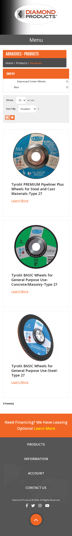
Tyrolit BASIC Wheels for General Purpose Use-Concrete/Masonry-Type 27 (34, 280)
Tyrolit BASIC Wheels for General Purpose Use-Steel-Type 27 (34, 370)
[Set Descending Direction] (38, 109)
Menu (36, 39)
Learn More (19, 201)
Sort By (11, 108)
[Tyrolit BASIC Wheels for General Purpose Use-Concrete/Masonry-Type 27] (36, 247)
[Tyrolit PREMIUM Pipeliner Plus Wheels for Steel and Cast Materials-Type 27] (36, 156)
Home (9, 63)
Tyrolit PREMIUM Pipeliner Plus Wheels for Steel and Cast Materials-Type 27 (37, 189)
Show (9, 100)
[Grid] (7, 117)
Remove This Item (67, 81)
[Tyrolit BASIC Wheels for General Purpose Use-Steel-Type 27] (36, 338)
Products (21, 63)
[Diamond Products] (36, 15)
